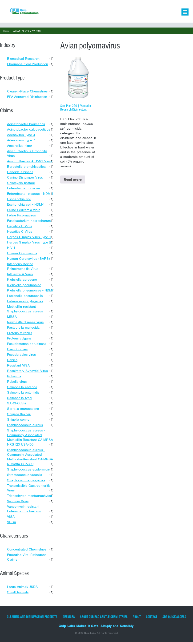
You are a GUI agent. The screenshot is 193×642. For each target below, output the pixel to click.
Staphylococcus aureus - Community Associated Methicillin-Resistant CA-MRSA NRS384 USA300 (30, 457)
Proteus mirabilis (19, 333)
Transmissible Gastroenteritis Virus (28, 487)
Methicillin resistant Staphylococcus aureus (25, 308)
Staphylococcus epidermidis (28, 469)
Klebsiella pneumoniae (24, 285)
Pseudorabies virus (21, 354)
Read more (73, 179)
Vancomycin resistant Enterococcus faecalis (24, 508)
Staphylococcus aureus (25, 425)
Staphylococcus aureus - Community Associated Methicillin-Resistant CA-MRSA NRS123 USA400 (30, 437)
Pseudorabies (17, 349)
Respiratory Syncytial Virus (27, 371)
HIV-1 (11, 248)
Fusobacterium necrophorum (29, 221)
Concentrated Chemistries (26, 549)
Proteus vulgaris (19, 338)
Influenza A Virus (20, 274)
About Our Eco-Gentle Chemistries (104, 616)
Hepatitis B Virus (19, 226)
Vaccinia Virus (17, 501)
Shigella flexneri (19, 414)
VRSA (11, 522)
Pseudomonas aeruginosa (26, 344)
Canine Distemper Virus (25, 177)
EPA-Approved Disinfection (27, 97)
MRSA (12, 317)
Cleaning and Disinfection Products (32, 616)
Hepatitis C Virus (19, 231)
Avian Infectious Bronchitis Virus (27, 153)
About (137, 616)
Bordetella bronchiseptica (26, 166)
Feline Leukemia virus (23, 210)
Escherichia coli (19, 199)
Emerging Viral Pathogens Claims (26, 557)
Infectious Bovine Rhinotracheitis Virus (22, 266)
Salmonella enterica (22, 387)
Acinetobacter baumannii (26, 124)
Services (69, 616)
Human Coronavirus (22, 253)
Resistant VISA (18, 365)
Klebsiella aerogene (22, 279)
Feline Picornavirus (21, 215)
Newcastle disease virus (25, 322)
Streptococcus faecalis (24, 475)
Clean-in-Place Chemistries (27, 91)
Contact (151, 616)
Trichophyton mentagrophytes (29, 496)
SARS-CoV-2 (16, 403)
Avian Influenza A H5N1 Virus (29, 161)
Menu (185, 12)
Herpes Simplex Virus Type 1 (29, 237)
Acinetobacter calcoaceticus (28, 129)
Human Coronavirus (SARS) (28, 258)
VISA (11, 516)
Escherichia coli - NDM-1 (26, 204)
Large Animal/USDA (22, 587)
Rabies (12, 360)
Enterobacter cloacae (23, 188)
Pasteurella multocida (23, 327)
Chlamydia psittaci (21, 183)
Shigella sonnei (18, 419)
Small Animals (17, 592)
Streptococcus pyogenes (26, 480)
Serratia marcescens (23, 409)
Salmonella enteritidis (23, 392)
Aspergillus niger (19, 146)
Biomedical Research (23, 58)
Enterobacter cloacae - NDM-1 (30, 193)
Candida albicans (20, 172)
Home (6, 30)
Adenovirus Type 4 (21, 135)
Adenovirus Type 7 (21, 140)
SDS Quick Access (174, 616)
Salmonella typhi (19, 398)
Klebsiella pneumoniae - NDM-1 (31, 290)
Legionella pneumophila (25, 296)
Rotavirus (14, 376)
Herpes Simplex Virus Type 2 (29, 242)
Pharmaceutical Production (27, 64)
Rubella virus (17, 381)
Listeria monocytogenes (25, 301)
